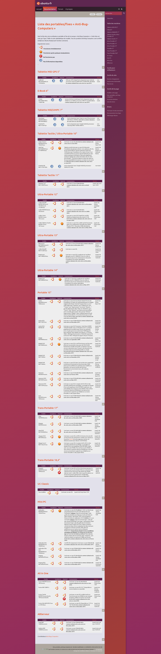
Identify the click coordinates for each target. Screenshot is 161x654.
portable (99, 14)
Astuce (71, 439)
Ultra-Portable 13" (112, 43)
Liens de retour (111, 101)
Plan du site (110, 84)
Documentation (50, 9)
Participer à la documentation (115, 110)
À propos (69, 9)
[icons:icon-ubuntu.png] (41, 48)
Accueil (39, 9)
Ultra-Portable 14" (112, 46)
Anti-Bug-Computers (52, 636)
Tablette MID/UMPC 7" (113, 32)
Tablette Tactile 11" (112, 38)
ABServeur (110, 63)
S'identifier (110, 18)
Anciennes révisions (112, 99)
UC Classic (110, 55)
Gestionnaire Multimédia (113, 81)
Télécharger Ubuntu (112, 115)
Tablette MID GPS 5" (112, 27)
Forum (60, 9)
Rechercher (124, 13)
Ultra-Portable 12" (112, 41)
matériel (92, 14)
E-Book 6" (109, 29)
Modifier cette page (112, 92)
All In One (109, 60)
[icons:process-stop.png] (40, 57)
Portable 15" (110, 48)
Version (99, 77)
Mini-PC (109, 58)
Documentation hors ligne (114, 113)
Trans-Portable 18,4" (112, 53)
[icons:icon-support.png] (40, 61)
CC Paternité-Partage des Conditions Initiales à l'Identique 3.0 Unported (88, 650)
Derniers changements (113, 79)
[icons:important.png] (40, 53)
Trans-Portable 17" (112, 51)
